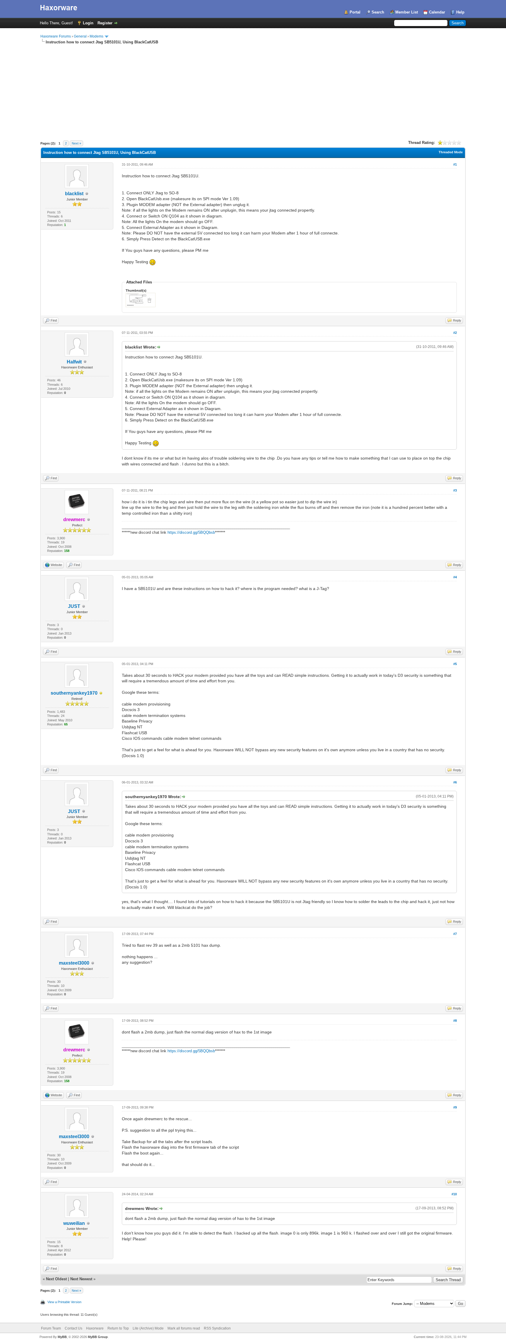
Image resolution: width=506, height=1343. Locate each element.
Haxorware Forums (55, 36)
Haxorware (95, 1328)
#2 (455, 332)
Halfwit (74, 361)
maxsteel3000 (74, 962)
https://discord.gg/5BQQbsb (191, 532)
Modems (96, 36)
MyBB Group (98, 1337)
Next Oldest (56, 1279)
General (80, 36)
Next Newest (81, 1279)
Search (378, 12)
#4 (455, 577)
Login (88, 23)
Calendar (437, 12)
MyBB (62, 1337)
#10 (454, 1194)
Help (460, 12)
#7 (455, 934)
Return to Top (118, 1328)
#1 (455, 164)
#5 (455, 664)
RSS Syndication (217, 1328)
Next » (76, 143)
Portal (355, 12)
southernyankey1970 (74, 693)
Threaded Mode (451, 152)
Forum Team (51, 1328)
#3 (455, 490)
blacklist (74, 193)
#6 (455, 782)
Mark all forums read (183, 1328)
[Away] (101, 693)
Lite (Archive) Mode (148, 1328)
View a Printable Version (64, 1302)
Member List (406, 12)
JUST (74, 606)
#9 (455, 1107)
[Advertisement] (253, 89)
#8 (455, 1020)
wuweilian (74, 1223)
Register (105, 23)
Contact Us (73, 1328)
